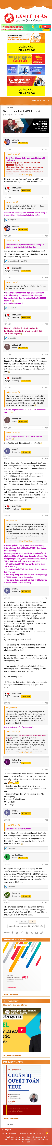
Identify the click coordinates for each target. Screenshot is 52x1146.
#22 (46, 197)
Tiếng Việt (7, 1130)
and (17, 261)
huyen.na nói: (10, 202)
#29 (46, 459)
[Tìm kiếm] (48, 101)
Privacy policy (23, 1133)
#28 (46, 428)
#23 (46, 236)
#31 (46, 598)
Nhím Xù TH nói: (11, 154)
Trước (24, 921)
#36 (46, 903)
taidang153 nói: (11, 392)
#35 (46, 864)
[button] (4, 101)
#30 (46, 516)
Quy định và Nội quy (9, 1133)
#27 (46, 387)
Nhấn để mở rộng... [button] (26, 175)
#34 (46, 820)
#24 (46, 277)
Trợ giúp (32, 1133)
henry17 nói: (10, 521)
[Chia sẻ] (42, 149)
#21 (46, 149)
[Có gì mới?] (44, 101)
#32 (46, 703)
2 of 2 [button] (32, 921)
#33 (46, 769)
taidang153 (9, 115)
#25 (46, 324)
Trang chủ (40, 1133)
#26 (46, 354)
